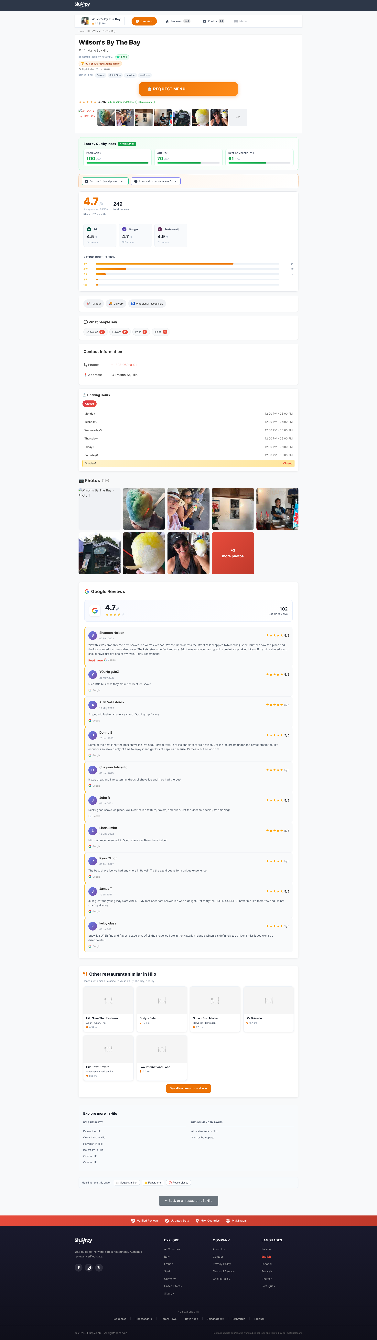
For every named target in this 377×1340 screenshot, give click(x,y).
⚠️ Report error (153, 1182)
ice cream (145, 75)
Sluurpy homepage (202, 1137)
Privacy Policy (222, 1263)
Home (82, 31)
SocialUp (259, 1318)
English (266, 1256)
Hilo (89, 31)
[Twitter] (99, 1268)
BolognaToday (215, 1318)
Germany (170, 1278)
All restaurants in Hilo (204, 1131)
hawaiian (130, 75)
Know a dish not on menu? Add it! (158, 181)
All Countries (172, 1249)
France (168, 1263)
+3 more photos (233, 553)
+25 (238, 117)
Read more (95, 660)
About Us (219, 1249)
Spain (167, 1271)
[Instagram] (89, 1268)
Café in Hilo (90, 1156)
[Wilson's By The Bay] (87, 117)
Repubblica (119, 1318)
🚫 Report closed (178, 1182)
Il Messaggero (143, 1318)
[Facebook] (78, 1268)
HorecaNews (169, 1318)
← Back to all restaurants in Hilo (188, 1201)
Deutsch (267, 1278)
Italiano (266, 1249)
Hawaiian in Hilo (93, 1143)
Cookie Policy (221, 1278)
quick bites (115, 75)
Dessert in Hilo (92, 1131)
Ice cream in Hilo (93, 1149)
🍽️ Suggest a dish (126, 1182)
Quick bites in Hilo (94, 1137)
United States (173, 1286)
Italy (167, 1256)
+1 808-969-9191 (124, 365)
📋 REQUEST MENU (166, 89)
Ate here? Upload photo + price (107, 181)
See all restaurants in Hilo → (188, 1088)
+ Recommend (145, 102)
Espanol (267, 1263)
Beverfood (191, 1318)
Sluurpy (169, 1293)
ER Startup (238, 1318)
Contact (218, 1256)
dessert (101, 75)
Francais (267, 1271)
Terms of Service (223, 1271)
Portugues (268, 1286)
